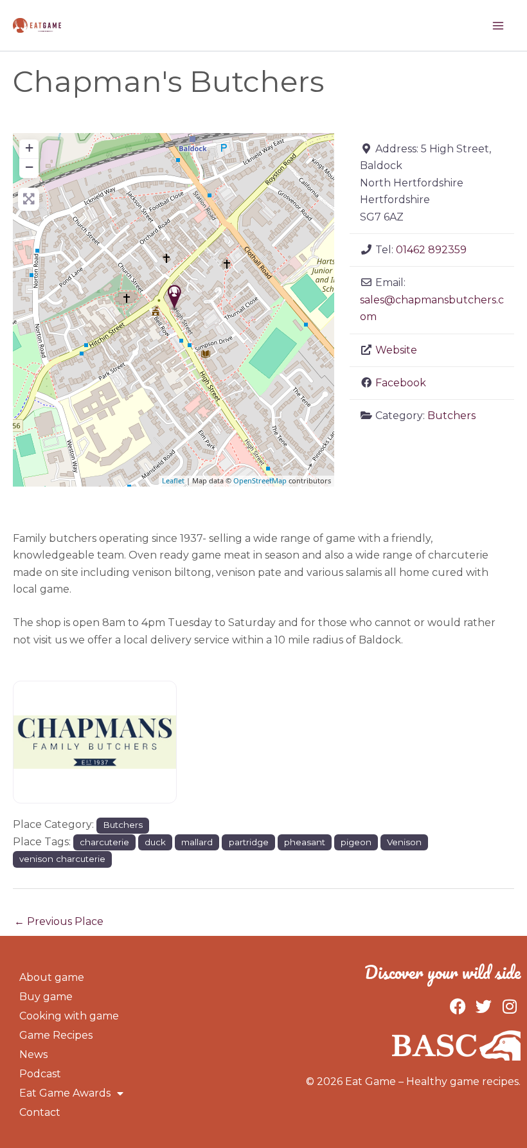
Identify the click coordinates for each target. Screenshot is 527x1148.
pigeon (356, 842)
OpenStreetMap (260, 480)
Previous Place (58, 921)
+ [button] (29, 147)
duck (155, 842)
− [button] (29, 167)
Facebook (400, 383)
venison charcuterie (62, 859)
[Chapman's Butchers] (174, 297)
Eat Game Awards (65, 1093)
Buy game (46, 997)
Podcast (40, 1074)
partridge (249, 842)
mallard (197, 842)
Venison (404, 842)
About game (51, 977)
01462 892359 (431, 250)
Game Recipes (56, 1035)
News (33, 1054)
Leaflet (173, 480)
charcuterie (104, 842)
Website (396, 350)
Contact (39, 1112)
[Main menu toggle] (498, 26)
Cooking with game (69, 1016)
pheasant (304, 842)
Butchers (451, 415)
